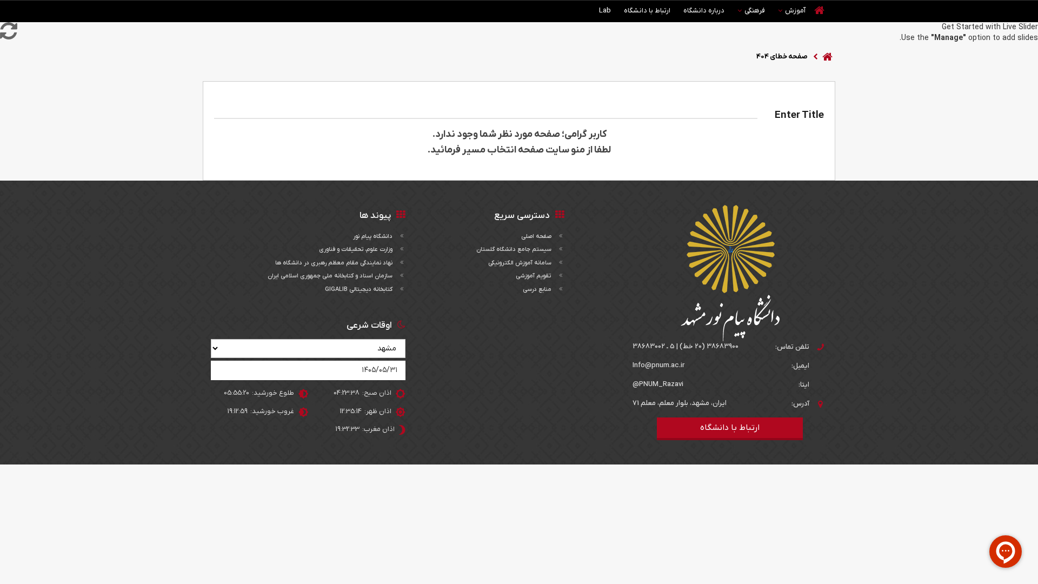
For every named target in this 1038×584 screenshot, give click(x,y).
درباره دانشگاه (703, 10)
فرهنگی (754, 10)
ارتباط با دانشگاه (647, 10)
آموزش (795, 10)
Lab (605, 10)
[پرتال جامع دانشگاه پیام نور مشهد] (730, 273)
